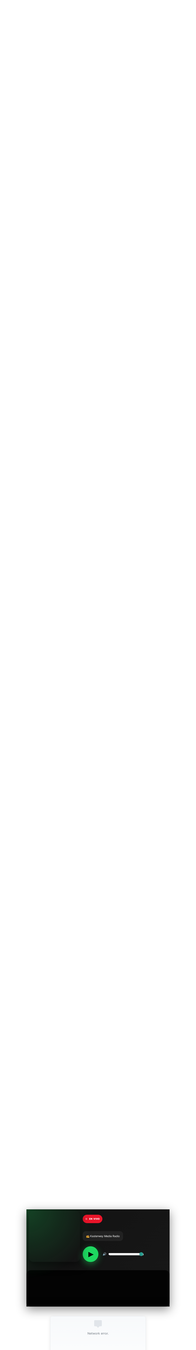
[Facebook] (183, 9)
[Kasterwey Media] (25, 9)
